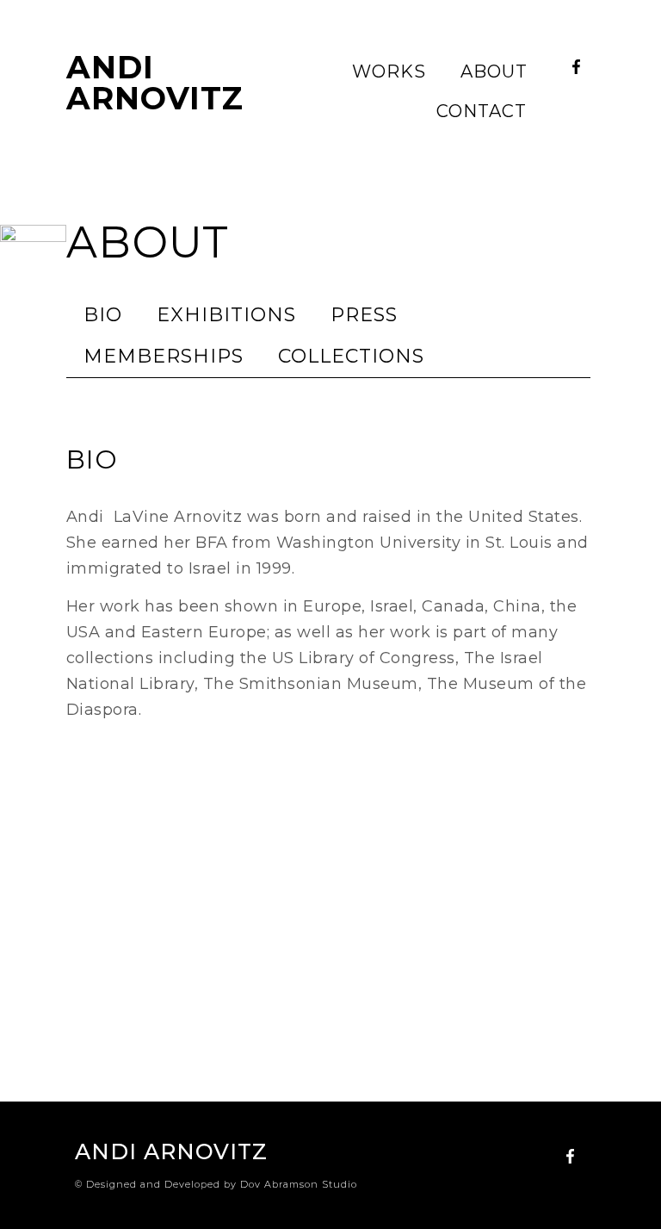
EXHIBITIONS (226, 314)
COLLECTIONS (351, 356)
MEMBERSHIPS (163, 356)
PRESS (364, 314)
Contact (481, 111)
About (494, 71)
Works (389, 71)
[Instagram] (576, 95)
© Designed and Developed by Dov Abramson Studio (216, 1184)
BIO (102, 314)
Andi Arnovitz (155, 82)
